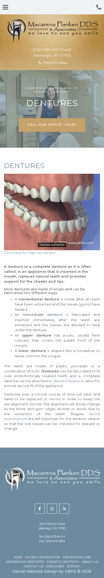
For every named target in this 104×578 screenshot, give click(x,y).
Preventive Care (77, 557)
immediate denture (42, 314)
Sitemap (73, 566)
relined (55, 399)
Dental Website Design (35, 571)
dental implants (66, 381)
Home (17, 557)
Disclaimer (55, 566)
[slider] (51, 246)
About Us (90, 562)
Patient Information (42, 557)
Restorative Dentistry (25, 562)
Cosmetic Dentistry (63, 562)
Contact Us (33, 566)
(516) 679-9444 (54, 536)
